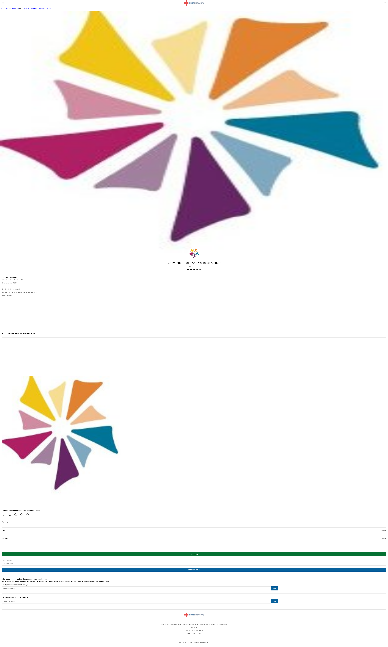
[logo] (194, 3)
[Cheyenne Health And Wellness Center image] (61, 435)
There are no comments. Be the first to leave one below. (20, 292)
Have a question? (7, 560)
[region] (194, 316)
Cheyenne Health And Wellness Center (36, 8)
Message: (194, 538)
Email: (194, 530)
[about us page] (385, 3)
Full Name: (194, 522)
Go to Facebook (7, 295)
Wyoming (4, 8)
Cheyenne (15, 8)
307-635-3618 (11, 289)
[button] (194, 554)
